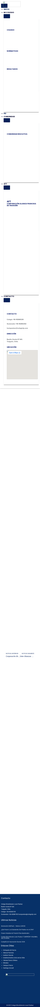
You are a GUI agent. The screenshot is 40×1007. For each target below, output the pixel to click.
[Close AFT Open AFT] (7, 187)
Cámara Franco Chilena (10, 960)
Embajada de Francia (9, 950)
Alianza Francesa (8, 953)
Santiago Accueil (8, 968)
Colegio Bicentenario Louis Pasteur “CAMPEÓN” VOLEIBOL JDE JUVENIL (19, 937)
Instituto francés (8, 955)
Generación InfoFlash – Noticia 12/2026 (13, 926)
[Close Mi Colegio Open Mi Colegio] (7, 16)
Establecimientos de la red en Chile (14, 958)
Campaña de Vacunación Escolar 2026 (13, 942)
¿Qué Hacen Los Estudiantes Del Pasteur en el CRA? (17, 929)
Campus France (8, 965)
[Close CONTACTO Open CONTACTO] (7, 300)
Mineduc (6, 963)
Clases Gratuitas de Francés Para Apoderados (15, 933)
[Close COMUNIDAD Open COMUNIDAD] (7, 120)
